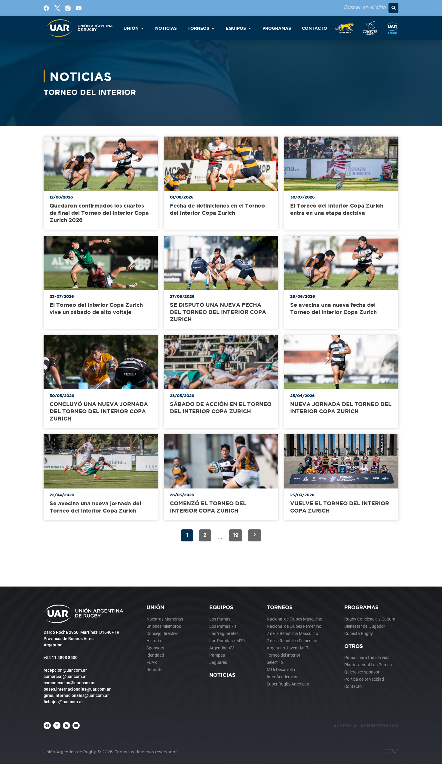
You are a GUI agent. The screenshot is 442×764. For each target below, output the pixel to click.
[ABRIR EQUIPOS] (249, 28)
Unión (155, 607)
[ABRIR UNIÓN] (142, 28)
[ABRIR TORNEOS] (213, 28)
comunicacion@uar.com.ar (69, 682)
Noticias (222, 675)
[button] (393, 8)
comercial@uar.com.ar (65, 676)
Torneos (280, 607)
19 (235, 535)
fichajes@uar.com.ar (63, 701)
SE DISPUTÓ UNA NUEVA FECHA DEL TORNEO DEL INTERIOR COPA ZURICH (218, 312)
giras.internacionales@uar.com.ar (76, 695)
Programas (361, 607)
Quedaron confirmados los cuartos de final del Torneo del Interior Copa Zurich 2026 (99, 212)
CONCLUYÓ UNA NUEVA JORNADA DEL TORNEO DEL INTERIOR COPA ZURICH (99, 411)
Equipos (221, 607)
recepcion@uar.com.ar (65, 670)
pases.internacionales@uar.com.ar (77, 689)
